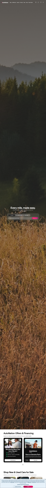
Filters (27, 215)
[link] (5, 2)
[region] (23, 483)
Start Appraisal (12, 460)
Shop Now (35, 460)
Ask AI (19, 215)
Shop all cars (35, 218)
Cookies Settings (18, 486)
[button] (11, 2)
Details (27, 460)
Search (12, 215)
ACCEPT (28, 486)
